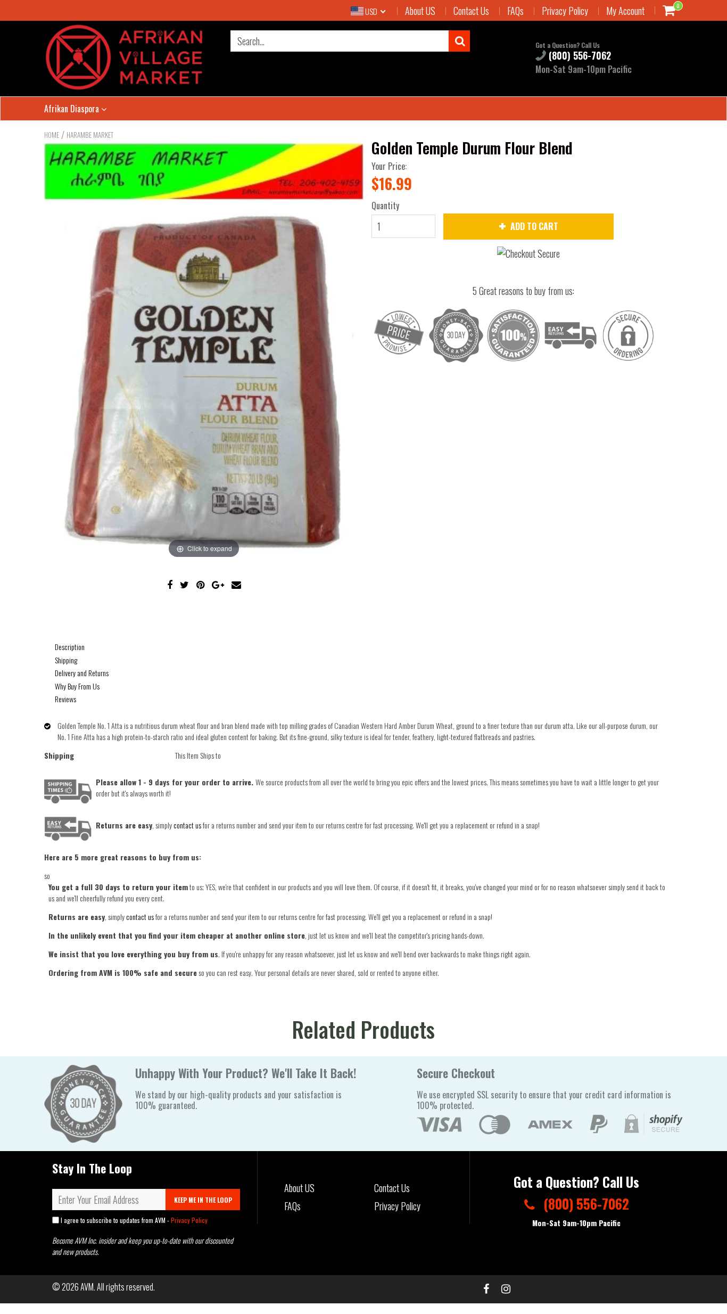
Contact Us (471, 11)
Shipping (66, 660)
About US (420, 11)
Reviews (65, 698)
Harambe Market (90, 134)
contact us (140, 916)
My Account (625, 11)
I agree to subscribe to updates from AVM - (133, 1220)
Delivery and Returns (82, 672)
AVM (87, 1286)
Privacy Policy (565, 11)
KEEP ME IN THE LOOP (203, 1199)
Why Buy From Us (77, 686)
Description (70, 646)
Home (51, 134)
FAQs (515, 11)
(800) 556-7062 (578, 55)
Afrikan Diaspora (72, 108)
